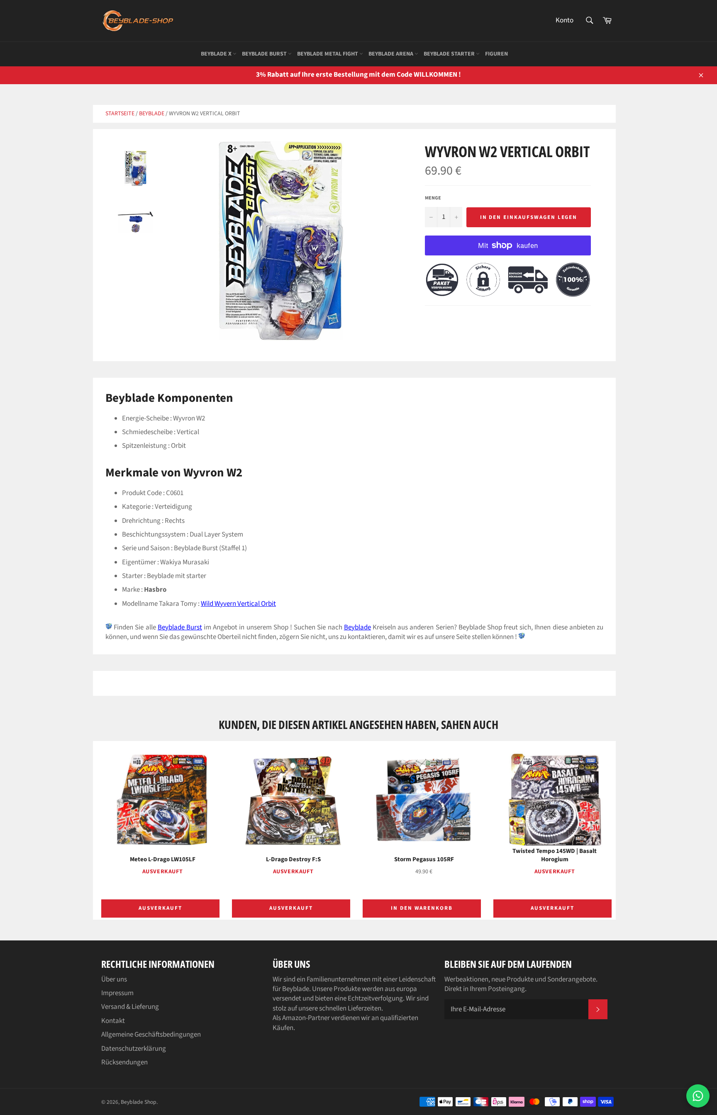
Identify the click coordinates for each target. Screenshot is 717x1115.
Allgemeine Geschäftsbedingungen (151, 1035)
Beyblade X (217, 54)
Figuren (496, 54)
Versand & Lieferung (130, 1007)
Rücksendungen (124, 1062)
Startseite (119, 113)
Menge (433, 198)
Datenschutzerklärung (133, 1049)
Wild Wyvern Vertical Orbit (238, 604)
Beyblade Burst (265, 54)
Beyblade (151, 113)
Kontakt (113, 1021)
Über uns (114, 979)
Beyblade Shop (138, 1102)
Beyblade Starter (450, 54)
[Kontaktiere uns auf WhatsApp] (698, 1096)
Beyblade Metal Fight (328, 54)
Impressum (117, 993)
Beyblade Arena (391, 54)
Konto (564, 20)
